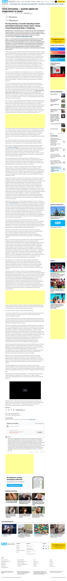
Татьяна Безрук (21, 537)
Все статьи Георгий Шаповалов (12, 415)
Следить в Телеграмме (15, 485)
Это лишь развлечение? (55, 123)
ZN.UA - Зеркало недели (57, 75)
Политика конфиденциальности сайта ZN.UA (58, 577)
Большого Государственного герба (24, 36)
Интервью (33, 1)
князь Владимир (14, 202)
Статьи (22, 1)
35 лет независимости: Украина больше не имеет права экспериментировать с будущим (56, 162)
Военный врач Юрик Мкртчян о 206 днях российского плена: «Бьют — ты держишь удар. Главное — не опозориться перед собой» (55, 118)
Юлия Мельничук (54, 537)
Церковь (35, 564)
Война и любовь (53, 94)
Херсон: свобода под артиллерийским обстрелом (55, 100)
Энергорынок (3, 564)
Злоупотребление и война (54, 105)
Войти (53, 1)
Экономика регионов (4, 567)
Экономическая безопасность (22, 564)
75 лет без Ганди (54, 128)
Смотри (52, 260)
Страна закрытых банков (55, 227)
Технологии (35, 561)
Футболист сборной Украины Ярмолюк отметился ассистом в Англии (57, 290)
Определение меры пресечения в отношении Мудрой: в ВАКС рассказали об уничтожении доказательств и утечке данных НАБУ (55, 142)
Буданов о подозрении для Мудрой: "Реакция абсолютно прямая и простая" (56, 149)
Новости (18, 1)
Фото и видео (27, 1)
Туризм (51, 564)
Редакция (18, 547)
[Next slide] (64, 4)
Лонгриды (38, 1)
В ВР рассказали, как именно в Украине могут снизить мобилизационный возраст (56, 169)
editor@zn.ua (32, 554)
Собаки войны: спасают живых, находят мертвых (55, 110)
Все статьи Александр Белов (12, 413)
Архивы (17, 545)
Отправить (40, 432)
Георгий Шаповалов (13, 20)
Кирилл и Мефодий (13, 146)
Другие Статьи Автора (56, 204)
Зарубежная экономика (21, 561)
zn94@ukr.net (28, 551)
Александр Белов (13, 17)
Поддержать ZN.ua (61, 1)
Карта (17, 552)
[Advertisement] (25, 121)
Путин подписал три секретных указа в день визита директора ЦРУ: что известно (56, 156)
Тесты (42, 1)
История (51, 561)
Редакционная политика (20, 550)
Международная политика (5, 561)
